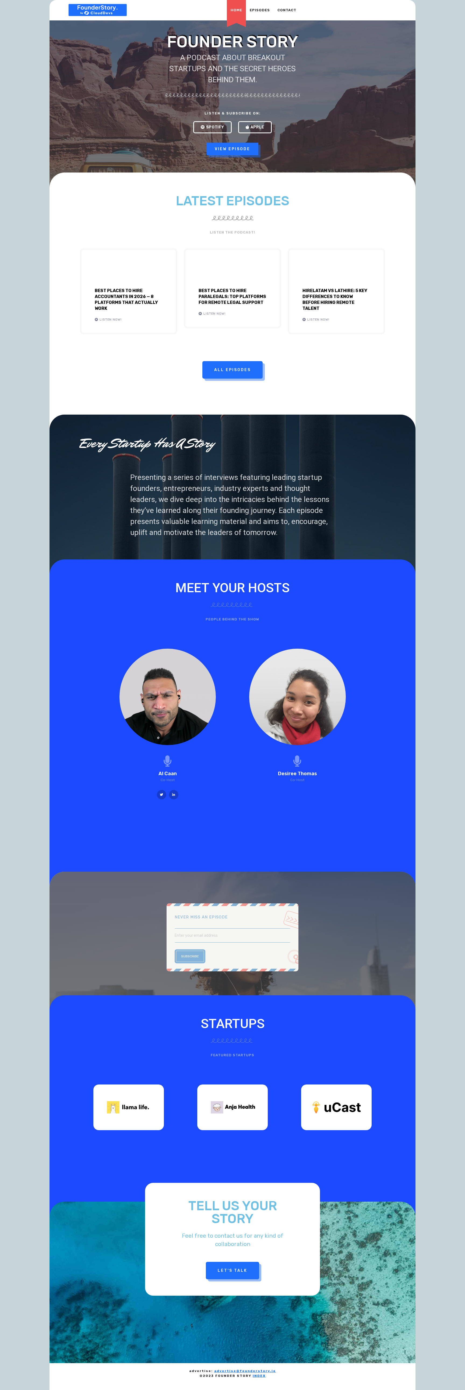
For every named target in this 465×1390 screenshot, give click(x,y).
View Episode (232, 149)
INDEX (259, 1376)
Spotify (215, 127)
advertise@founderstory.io (245, 1371)
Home (236, 10)
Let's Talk (232, 1270)
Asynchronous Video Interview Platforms (156, 1381)
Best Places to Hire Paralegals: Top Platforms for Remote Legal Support (232, 296)
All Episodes (232, 370)
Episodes (260, 10)
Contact (286, 10)
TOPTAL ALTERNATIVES (90, 1381)
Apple (257, 127)
